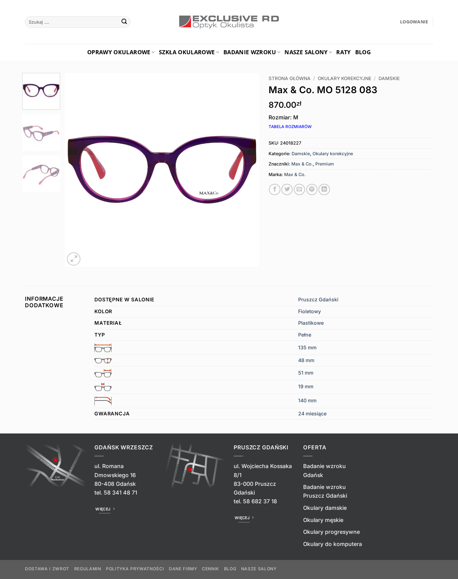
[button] (414, 22)
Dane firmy (183, 568)
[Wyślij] (124, 22)
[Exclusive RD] (229, 22)
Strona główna (290, 78)
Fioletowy (309, 311)
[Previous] (76, 170)
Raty (343, 52)
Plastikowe (311, 323)
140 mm (307, 401)
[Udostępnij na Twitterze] (287, 189)
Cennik (210, 568)
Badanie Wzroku (249, 52)
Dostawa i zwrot (47, 568)
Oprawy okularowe (118, 52)
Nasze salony (305, 52)
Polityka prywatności (135, 568)
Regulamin (87, 568)
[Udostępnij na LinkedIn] (324, 189)
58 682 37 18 (260, 501)
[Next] (247, 170)
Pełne (304, 335)
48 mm (306, 360)
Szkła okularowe (187, 52)
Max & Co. (302, 163)
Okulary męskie (323, 520)
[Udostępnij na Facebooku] (274, 189)
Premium (324, 163)
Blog (363, 52)
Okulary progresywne (331, 532)
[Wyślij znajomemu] (299, 189)
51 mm (305, 373)
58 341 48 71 (120, 492)
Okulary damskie (325, 508)
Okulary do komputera (332, 544)
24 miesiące (312, 414)
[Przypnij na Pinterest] (311, 189)
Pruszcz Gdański (318, 300)
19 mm (305, 387)
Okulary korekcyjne (344, 78)
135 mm (307, 348)
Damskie (389, 78)
